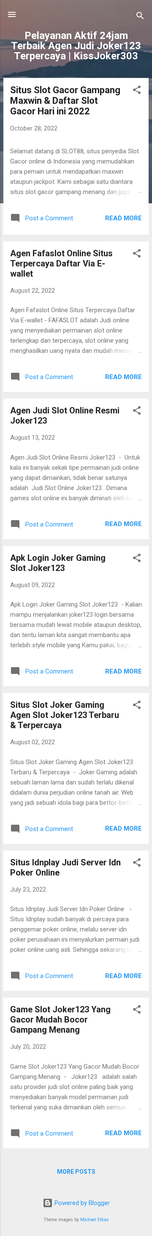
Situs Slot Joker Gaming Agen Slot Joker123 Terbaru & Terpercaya (64, 715)
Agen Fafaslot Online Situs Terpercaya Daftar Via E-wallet (61, 263)
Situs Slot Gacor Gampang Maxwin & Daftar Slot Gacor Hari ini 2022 (65, 100)
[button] (137, 91)
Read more (123, 218)
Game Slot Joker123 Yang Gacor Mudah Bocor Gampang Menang (60, 1019)
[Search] (140, 17)
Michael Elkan (94, 1219)
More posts (76, 1171)
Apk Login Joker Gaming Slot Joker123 (58, 563)
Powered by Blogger (81, 1203)
